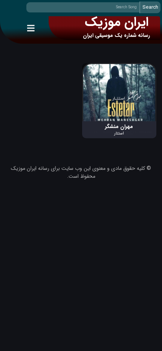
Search (150, 7)
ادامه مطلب (143, 67)
